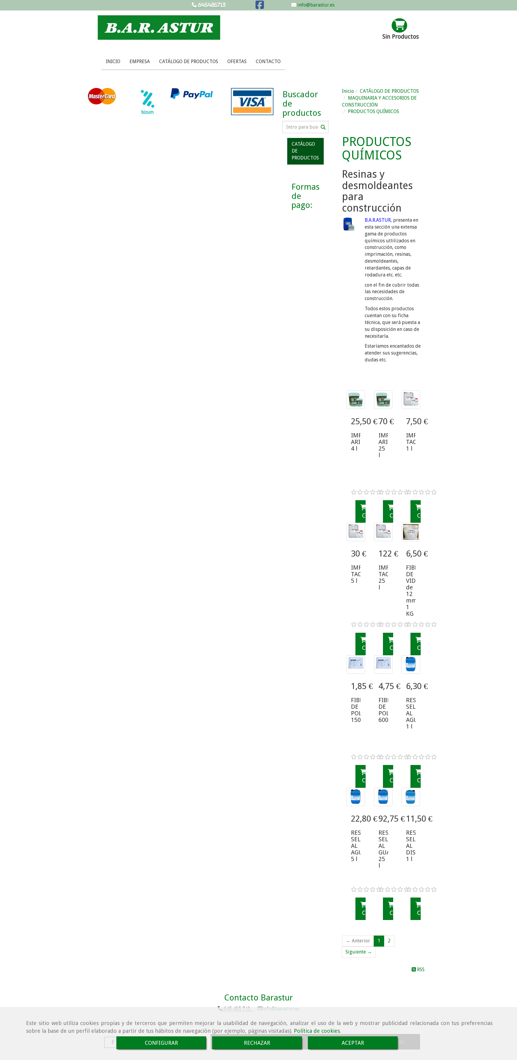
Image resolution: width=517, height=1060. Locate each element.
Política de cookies (317, 1031)
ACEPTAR (353, 1043)
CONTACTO (268, 61)
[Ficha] (356, 399)
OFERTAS (237, 61)
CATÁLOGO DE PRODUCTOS (188, 61)
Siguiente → (359, 952)
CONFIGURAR (161, 1043)
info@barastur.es (315, 5)
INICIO (113, 61)
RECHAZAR (257, 1043)
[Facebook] (260, 7)
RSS (420, 969)
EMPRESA (140, 61)
